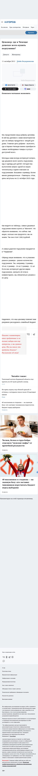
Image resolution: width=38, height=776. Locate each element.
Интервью (26, 27)
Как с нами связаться (8, 685)
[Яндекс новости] (27, 85)
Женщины (16, 54)
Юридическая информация (9, 674)
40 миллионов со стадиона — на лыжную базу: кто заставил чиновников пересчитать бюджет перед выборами (18, 406)
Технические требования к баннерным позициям (15, 692)
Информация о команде (8, 678)
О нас (3, 668)
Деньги (6, 54)
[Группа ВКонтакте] (10, 85)
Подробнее (13, 736)
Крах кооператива (15, 27)
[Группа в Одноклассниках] (6, 657)
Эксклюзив (4, 27)
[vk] (28, 334)
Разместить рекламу (7, 695)
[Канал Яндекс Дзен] (10, 88)
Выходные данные (7, 699)
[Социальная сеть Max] (27, 88)
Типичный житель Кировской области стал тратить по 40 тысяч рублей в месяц (18, 381)
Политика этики (6, 671)
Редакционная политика (8, 681)
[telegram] (35, 334)
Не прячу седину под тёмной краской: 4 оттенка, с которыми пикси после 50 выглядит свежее (19, 393)
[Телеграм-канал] (9, 657)
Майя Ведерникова (25, 61)
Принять (31, 33)
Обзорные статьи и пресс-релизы (11, 688)
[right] (36, 27)
